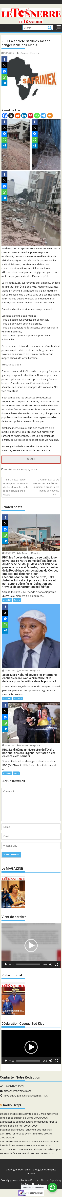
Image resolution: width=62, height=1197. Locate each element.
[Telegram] (43, 115)
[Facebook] (5, 115)
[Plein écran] (56, 964)
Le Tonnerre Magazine (29, 53)
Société (34, 469)
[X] (11, 115)
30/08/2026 (9, 553)
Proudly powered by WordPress (19, 1180)
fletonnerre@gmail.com (17, 1090)
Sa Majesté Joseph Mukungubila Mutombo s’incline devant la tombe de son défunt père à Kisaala (16, 487)
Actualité (8, 469)
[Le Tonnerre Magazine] (31, 22)
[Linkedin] (24, 115)
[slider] (28, 964)
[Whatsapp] (37, 115)
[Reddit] (18, 115)
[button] (31, 945)
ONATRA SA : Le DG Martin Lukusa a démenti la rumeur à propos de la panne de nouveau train (46, 487)
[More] (50, 115)
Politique (25, 469)
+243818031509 (14, 1086)
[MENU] (58, 27)
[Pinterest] (30, 115)
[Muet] (51, 964)
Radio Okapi (12, 1105)
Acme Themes (33, 1184)
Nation (16, 469)
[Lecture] (5, 964)
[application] (31, 945)
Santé (16, 773)
